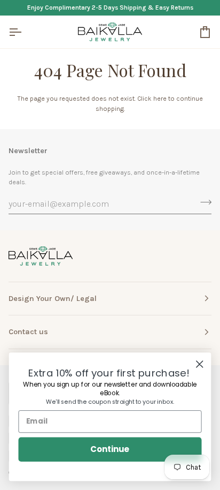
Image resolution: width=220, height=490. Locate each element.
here (160, 98)
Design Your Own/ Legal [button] (53, 298)
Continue (109, 449)
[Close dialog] (199, 364)
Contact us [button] (28, 331)
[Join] (202, 202)
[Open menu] (25, 32)
